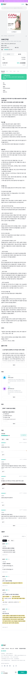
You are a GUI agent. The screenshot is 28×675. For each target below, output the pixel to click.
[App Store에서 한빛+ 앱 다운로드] (13, 666)
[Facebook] (7, 666)
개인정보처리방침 (22, 648)
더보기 (14, 365)
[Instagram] (2, 666)
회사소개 (7, 648)
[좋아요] (15, 672)
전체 (2, 35)
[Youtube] (4, 666)
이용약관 (16, 648)
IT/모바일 (5, 35)
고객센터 (2, 648)
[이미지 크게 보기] (14, 21)
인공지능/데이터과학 (11, 35)
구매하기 (22, 672)
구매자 (7, 439)
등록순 (23, 536)
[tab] (8, 54)
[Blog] (10, 666)
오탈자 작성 (7, 536)
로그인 (23, 4)
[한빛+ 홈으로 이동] (4, 4)
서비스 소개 (12, 648)
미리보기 (14, 32)
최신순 (24, 439)
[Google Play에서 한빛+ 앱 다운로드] (16, 666)
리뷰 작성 (24, 435)
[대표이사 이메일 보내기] (12, 653)
